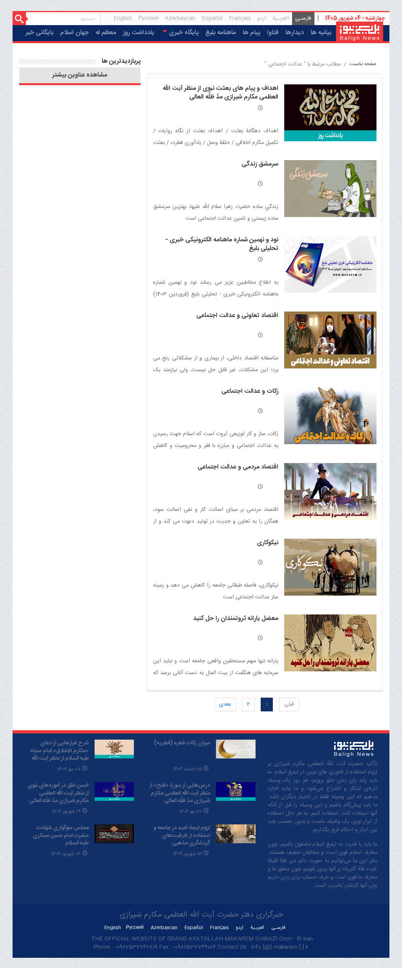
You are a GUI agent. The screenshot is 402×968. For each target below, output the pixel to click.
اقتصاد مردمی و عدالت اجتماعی (237, 467)
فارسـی (301, 19)
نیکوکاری (267, 543)
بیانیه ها (321, 32)
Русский (148, 18)
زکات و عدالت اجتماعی (249, 391)
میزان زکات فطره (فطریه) (182, 743)
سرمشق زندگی (259, 164)
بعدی (225, 704)
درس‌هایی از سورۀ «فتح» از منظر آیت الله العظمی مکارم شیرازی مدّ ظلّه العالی (179, 793)
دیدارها (294, 32)
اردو (261, 18)
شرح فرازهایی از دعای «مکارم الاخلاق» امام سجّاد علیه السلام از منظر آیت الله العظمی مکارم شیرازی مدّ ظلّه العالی (59, 758)
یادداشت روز (138, 32)
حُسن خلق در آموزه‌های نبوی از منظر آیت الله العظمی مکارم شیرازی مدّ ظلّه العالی (58, 793)
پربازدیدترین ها (121, 61)
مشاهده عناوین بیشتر (79, 75)
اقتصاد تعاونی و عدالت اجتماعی (237, 315)
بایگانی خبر (39, 32)
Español (212, 18)
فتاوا (273, 32)
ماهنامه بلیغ (220, 32)
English (122, 18)
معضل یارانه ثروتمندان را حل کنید (235, 618)
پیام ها (251, 32)
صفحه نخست (362, 64)
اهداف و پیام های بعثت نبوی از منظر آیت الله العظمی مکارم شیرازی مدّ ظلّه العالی (220, 92)
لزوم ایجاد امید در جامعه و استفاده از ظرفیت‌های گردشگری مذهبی (181, 835)
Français (240, 18)
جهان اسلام (74, 32)
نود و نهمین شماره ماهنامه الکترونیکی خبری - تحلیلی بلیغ (221, 244)
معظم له (105, 32)
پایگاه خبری (183, 32)
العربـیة (280, 18)
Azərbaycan (180, 18)
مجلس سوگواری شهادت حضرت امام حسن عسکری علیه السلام (61, 835)
